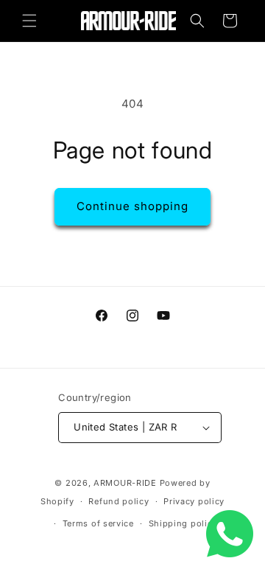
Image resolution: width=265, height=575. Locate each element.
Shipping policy (183, 523)
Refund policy (118, 501)
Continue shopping (132, 206)
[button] (29, 20)
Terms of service (98, 523)
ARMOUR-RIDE (125, 483)
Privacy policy (194, 501)
